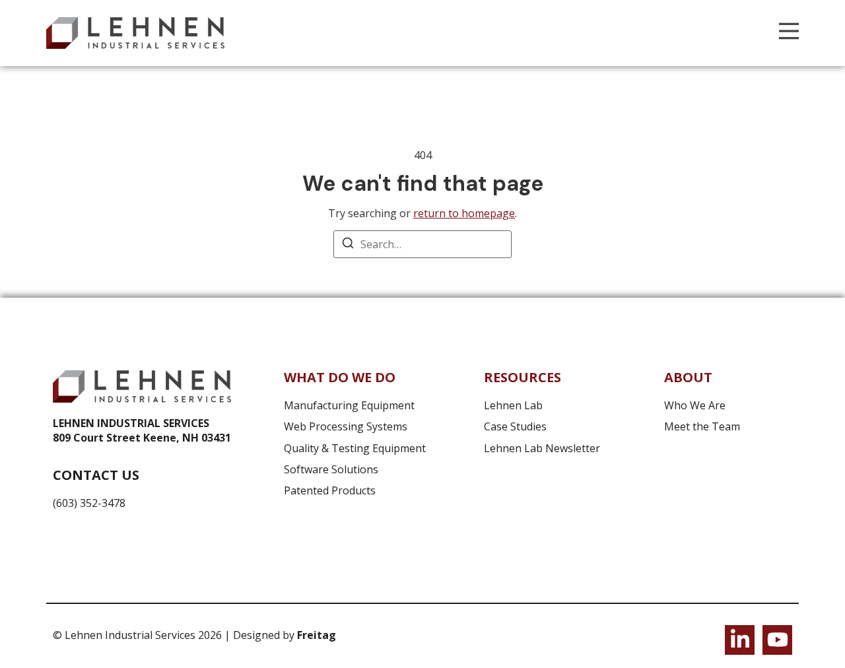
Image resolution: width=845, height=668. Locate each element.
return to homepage (464, 213)
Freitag (316, 635)
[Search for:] (422, 244)
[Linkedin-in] (740, 640)
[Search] (348, 245)
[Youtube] (777, 640)
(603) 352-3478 (89, 503)
